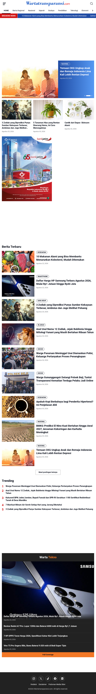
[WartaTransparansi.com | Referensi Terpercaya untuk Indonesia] (48, 3)
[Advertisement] (48, 39)
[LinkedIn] (62, 678)
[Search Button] (91, 3)
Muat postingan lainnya (48, 472)
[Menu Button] (4, 3)
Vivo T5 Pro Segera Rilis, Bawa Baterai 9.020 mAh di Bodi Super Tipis (35, 645)
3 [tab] (90, 95)
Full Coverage (48, 655)
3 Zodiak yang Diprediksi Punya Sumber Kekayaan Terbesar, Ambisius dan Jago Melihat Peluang (16, 125)
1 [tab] (84, 95)
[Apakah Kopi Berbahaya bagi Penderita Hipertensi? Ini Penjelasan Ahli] (18, 407)
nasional (65, 64)
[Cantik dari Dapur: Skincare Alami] (79, 110)
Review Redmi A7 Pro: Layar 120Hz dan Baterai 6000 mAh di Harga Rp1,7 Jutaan (40, 626)
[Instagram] (33, 678)
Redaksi (34, 684)
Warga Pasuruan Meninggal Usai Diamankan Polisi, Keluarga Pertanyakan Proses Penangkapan (64, 355)
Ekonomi (85, 11)
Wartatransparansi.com (43, 689)
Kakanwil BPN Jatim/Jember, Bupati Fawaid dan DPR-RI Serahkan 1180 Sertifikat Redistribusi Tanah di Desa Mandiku (48, 498)
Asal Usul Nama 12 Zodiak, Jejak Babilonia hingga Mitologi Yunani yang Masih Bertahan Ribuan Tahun (65, 331)
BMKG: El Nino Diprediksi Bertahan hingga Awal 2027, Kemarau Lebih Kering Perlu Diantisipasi (75, 71)
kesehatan (42, 252)
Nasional (31, 11)
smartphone (43, 276)
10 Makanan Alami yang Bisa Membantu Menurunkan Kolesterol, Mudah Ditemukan (35, 16)
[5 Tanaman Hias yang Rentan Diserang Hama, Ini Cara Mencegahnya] (48, 110)
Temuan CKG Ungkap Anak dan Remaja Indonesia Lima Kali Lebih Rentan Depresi (64, 451)
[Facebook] (55, 678)
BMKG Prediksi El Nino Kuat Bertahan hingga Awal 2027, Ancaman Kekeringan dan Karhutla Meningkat (64, 429)
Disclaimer (43, 684)
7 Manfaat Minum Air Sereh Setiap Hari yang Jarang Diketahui (34, 505)
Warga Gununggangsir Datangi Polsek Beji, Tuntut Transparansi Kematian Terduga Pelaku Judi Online (64, 379)
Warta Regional (18, 11)
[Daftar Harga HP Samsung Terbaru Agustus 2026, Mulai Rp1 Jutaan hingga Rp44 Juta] (18, 286)
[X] (41, 678)
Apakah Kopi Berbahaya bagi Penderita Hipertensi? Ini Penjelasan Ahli (64, 403)
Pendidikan (62, 11)
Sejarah (42, 11)
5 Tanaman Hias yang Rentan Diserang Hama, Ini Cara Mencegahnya (46, 125)
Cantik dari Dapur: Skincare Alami (77, 123)
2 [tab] (86, 95)
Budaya (51, 11)
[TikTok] (48, 678)
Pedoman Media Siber (56, 684)
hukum (40, 349)
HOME (6, 11)
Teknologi (74, 11)
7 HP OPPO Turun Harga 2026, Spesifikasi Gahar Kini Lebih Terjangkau (36, 636)
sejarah (41, 325)
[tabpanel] (48, 79)
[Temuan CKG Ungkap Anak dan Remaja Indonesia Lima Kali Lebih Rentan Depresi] (18, 455)
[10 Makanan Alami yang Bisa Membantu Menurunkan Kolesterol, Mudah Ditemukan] (18, 261)
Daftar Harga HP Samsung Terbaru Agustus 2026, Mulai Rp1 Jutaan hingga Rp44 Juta (63, 282)
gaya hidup (42, 301)
